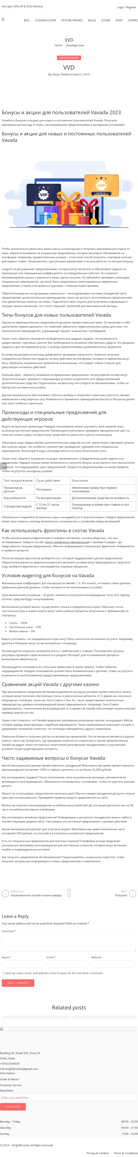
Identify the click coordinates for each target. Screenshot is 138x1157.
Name (6, 957)
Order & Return (9, 1079)
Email (51, 957)
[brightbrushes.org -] (13, 20)
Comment (9, 931)
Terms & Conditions (126, 1153)
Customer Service (11, 1085)
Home (58, 45)
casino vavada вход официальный (67, 542)
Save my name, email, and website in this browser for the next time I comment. (54, 973)
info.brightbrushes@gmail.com (19, 1069)
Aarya (55, 74)
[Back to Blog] (69, 893)
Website (96, 957)
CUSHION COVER (45, 20)
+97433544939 (9, 1063)
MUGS (92, 20)
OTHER (105, 20)
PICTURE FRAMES (72, 20)
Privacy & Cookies (98, 1153)
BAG (26, 20)
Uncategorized (75, 45)
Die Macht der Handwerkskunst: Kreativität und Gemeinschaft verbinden (53, 1017)
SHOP (119, 20)
